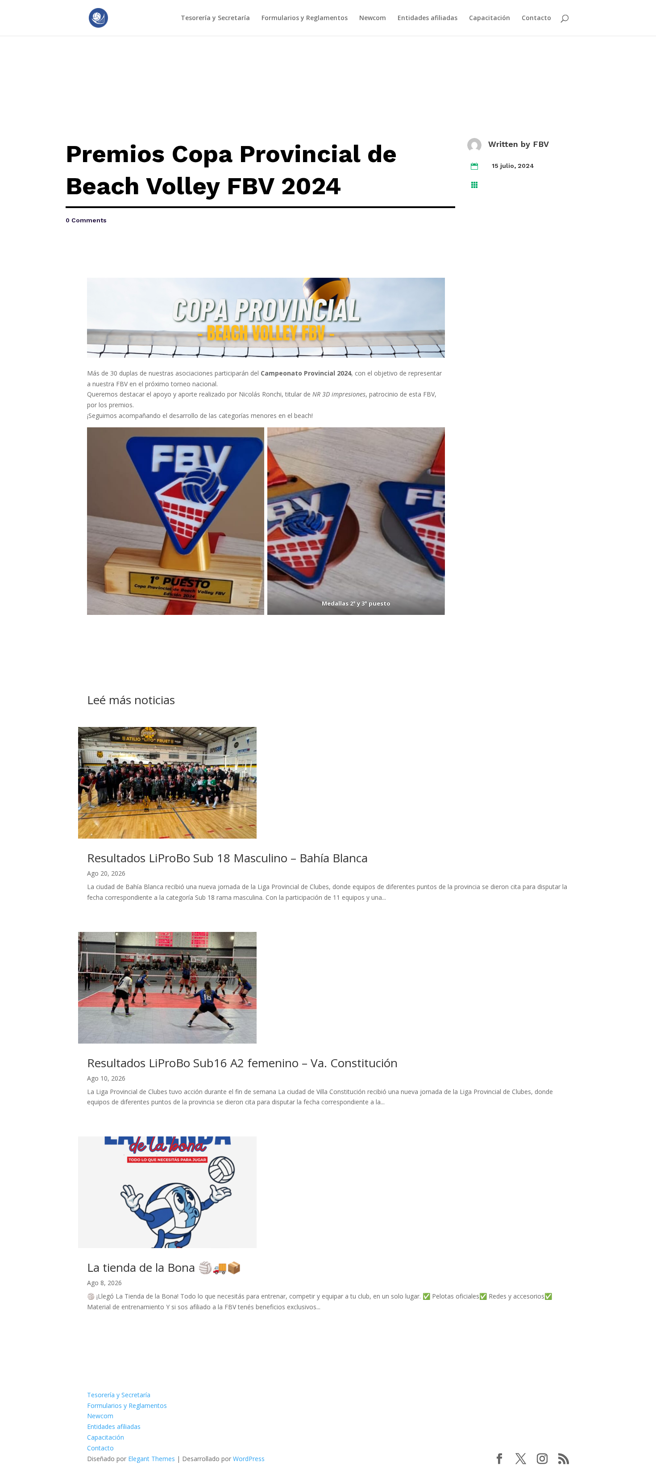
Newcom (372, 18)
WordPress (249, 1458)
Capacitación (489, 18)
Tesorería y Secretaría (215, 18)
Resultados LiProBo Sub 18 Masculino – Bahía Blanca (227, 858)
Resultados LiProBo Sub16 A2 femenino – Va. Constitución (242, 1063)
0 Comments (86, 220)
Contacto (536, 18)
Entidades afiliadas (427, 18)
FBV (541, 144)
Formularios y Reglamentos (305, 18)
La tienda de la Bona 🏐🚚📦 (164, 1267)
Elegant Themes (151, 1458)
